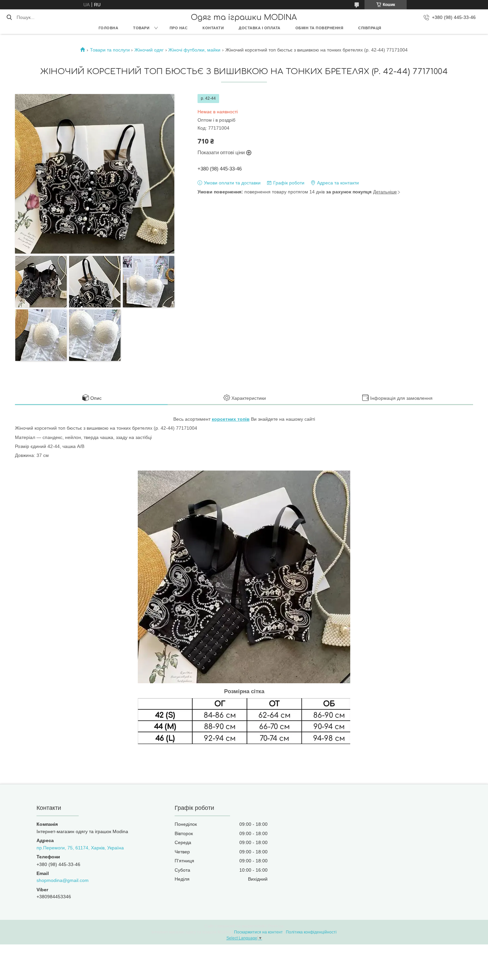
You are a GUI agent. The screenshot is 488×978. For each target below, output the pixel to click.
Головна (109, 28)
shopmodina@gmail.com (63, 880)
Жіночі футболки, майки (194, 50)
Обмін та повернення (319, 28)
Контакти (213, 28)
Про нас (179, 28)
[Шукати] (9, 17)
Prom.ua (276, 926)
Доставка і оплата (260, 28)
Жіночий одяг (149, 50)
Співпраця (369, 28)
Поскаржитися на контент (258, 932)
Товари (141, 28)
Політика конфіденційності (311, 932)
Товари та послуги (110, 50)
